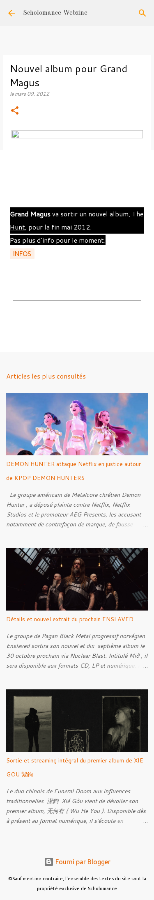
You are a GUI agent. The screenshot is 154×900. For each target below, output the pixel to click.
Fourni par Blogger (82, 862)
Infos (22, 253)
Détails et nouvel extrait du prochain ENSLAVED (69, 619)
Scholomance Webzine (55, 13)
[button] (15, 111)
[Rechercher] (142, 13)
